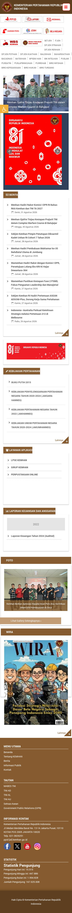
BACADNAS (7, 58)
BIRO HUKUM (30, 67)
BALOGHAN (45, 53)
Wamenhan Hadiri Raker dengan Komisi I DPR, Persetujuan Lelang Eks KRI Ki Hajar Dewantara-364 (35, 268)
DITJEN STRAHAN (52, 44)
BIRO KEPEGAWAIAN (11, 67)
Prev (7, 93)
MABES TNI (10, 786)
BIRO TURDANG (47, 67)
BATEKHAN (20, 58)
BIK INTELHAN (51, 58)
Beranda (8, 752)
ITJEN (57, 40)
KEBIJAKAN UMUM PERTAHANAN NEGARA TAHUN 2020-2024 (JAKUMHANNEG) (34, 425)
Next (64, 93)
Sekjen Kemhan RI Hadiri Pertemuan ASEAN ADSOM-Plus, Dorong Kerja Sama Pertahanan (35, 299)
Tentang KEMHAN (13, 756)
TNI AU (7, 799)
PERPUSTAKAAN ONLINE (24, 474)
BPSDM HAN (35, 58)
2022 (36, 524)
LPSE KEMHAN (19, 460)
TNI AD (7, 790)
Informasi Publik (12, 765)
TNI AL (7, 794)
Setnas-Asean (11, 803)
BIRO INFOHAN (56, 62)
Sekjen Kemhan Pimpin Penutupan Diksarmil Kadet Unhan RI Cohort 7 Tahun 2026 (34, 237)
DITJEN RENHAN (52, 49)
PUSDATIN (6, 62)
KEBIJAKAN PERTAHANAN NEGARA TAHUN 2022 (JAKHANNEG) (34, 411)
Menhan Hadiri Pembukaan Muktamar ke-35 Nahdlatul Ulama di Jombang (34, 252)
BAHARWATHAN (62, 53)
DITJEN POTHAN (9, 53)
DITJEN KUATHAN (28, 53)
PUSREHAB (40, 62)
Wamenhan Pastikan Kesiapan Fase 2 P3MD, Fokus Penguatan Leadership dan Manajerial (34, 285)
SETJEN (48, 40)
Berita (7, 760)
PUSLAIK (65, 58)
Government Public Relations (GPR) (22, 808)
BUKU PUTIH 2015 (21, 382)
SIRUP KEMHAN (19, 467)
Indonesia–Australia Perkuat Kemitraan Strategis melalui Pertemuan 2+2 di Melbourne (32, 316)
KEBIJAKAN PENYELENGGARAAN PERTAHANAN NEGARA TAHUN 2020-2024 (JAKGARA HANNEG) (36, 396)
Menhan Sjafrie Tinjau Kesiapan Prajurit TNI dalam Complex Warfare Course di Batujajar (36, 104)
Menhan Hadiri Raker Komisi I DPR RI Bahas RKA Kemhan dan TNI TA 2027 (34, 208)
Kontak (7, 769)
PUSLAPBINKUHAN (23, 62)
